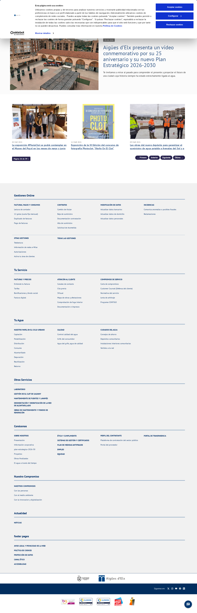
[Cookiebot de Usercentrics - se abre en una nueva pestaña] (17, 33)
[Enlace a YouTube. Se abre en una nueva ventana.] (176, 588)
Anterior (154, 157)
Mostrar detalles (43, 33)
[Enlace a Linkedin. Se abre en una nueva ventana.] (184, 588)
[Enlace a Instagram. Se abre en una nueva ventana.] (172, 588)
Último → (179, 157)
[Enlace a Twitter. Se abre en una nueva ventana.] (168, 588)
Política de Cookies (112, 26)
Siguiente (166, 157)
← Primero (141, 157)
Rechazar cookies (174, 24)
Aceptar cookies (174, 7)
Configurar (173, 16)
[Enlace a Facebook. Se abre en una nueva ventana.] (180, 588)
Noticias (18, 522)
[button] (21, 159)
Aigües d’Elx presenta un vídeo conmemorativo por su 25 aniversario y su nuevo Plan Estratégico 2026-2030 (138, 56)
